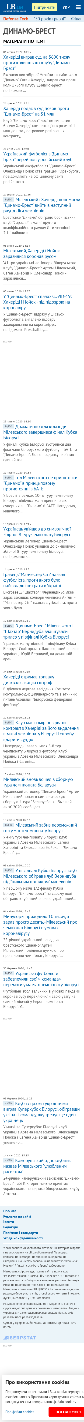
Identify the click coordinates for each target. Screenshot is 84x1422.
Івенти (8, 1221)
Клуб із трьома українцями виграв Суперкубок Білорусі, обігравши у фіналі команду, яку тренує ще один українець (41, 1111)
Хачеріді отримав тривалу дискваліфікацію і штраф (28, 679)
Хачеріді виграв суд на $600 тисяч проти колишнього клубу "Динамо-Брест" (37, 62)
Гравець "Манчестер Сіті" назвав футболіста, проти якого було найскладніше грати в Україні (34, 580)
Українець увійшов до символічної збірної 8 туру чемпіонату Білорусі (37, 532)
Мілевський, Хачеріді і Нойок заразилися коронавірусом (31, 253)
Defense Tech (15, 19)
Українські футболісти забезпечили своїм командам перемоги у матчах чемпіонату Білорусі (41, 979)
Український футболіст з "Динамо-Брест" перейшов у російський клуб (37, 156)
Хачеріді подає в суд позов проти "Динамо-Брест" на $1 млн (36, 111)
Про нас (9, 1210)
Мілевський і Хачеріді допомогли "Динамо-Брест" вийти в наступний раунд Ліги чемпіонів (41, 205)
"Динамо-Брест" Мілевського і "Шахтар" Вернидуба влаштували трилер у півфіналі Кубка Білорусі (38, 631)
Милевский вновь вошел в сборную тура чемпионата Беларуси (38, 782)
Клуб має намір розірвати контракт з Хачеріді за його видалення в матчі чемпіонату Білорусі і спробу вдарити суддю (41, 730)
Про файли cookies (19, 1412)
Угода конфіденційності (23, 1238)
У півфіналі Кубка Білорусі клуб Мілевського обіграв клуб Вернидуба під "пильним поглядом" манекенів (40, 876)
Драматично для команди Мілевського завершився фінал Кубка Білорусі (40, 432)
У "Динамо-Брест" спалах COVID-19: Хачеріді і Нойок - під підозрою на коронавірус (37, 302)
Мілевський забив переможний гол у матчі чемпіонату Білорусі (40, 828)
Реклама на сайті (17, 1216)
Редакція (10, 1227)
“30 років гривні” (50, 19)
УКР (66, 7)
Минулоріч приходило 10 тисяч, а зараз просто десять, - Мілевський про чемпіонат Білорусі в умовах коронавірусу (40, 924)
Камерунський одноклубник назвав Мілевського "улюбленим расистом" (37, 1166)
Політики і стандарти (20, 1232)
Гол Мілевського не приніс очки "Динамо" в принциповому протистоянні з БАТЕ (40, 483)
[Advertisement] (43, 377)
